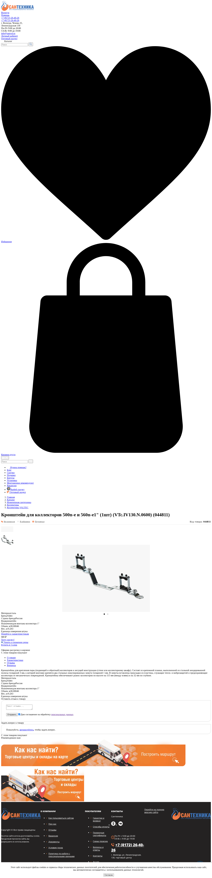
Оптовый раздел (9, 38)
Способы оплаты (101, 826)
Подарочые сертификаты (99, 834)
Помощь (5, 15)
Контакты (97, 855)
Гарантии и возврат (98, 819)
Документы (54, 841)
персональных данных (62, 714)
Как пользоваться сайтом (61, 818)
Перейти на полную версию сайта (154, 811)
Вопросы (11, 665)
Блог (9, 470)
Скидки (11, 472)
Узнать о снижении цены (15, 642)
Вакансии (12, 485)
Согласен (109, 875)
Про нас (52, 824)
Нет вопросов (9, 521)
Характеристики (15, 660)
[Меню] (5, 458)
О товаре (11, 657)
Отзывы (11, 663)
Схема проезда (100, 841)
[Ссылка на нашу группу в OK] (113, 825)
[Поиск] (30, 44)
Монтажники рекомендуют (20, 483)
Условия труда (55, 847)
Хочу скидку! (7, 639)
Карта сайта (203, 35)
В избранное (25, 521)
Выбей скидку (17, 489)
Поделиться (39, 521)
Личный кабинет (9, 36)
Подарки (11, 475)
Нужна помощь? (18, 467)
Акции (96, 861)
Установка (12, 480)
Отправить (12, 715)
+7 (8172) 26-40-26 (10, 18)
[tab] (104, 614)
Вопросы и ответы (98, 848)
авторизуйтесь (26, 730)
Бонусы (10, 478)
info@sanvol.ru (8, 33)
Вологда (5, 12)
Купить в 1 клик (9, 645)
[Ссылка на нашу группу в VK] (120, 825)
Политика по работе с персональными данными (61, 855)
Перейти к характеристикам (15, 634)
